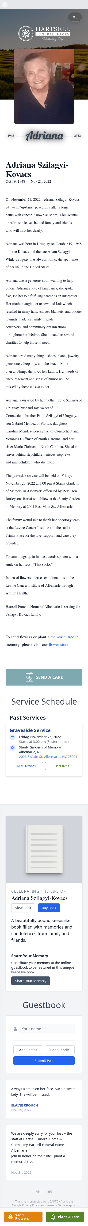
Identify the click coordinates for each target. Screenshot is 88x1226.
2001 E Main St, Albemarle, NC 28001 (48, 756)
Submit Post (44, 1060)
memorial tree (62, 637)
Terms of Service (57, 1205)
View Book (23, 908)
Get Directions (26, 766)
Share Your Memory (30, 981)
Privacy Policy (31, 1205)
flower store (59, 644)
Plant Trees (61, 766)
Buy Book (49, 908)
